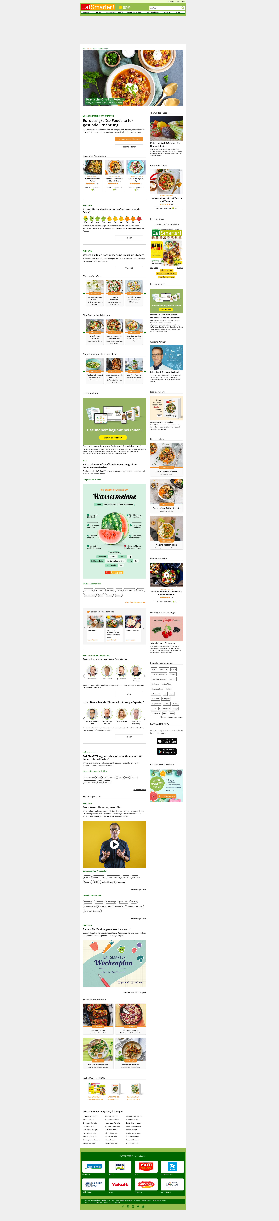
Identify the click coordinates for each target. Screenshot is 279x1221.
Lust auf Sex (166, 684)
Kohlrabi (173, 679)
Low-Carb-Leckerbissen (166, 471)
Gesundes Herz (157, 689)
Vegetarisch (164, 669)
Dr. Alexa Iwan (122, 721)
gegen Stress (123, 902)
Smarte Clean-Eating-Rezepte (166, 508)
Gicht (96, 882)
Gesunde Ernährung (114, 12)
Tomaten (109, 595)
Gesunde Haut (119, 906)
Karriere (94, 1200)
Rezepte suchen (129, 146)
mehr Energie (111, 902)
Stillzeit (134, 902)
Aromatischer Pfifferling (131, 1064)
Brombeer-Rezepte (90, 1123)
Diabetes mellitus (113, 877)
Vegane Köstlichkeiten (166, 544)
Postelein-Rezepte (89, 1133)
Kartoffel (173, 674)
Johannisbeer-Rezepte (134, 1116)
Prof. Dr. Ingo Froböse (107, 722)
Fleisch (154, 669)
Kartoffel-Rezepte (111, 1130)
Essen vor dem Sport (135, 906)
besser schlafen (105, 906)
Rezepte (97, 12)
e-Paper (180, 268)
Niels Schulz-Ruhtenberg (136, 722)
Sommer (86, 12)
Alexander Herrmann (136, 680)
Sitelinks (101, 1200)
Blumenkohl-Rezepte (112, 1126)
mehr (129, 237)
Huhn (172, 713)
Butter (153, 709)
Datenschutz (128, 1200)
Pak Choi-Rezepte (111, 1133)
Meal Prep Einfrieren (159, 674)
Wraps (173, 669)
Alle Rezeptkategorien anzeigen (171, 717)
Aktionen (167, 12)
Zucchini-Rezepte (132, 1143)
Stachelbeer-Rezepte (112, 1123)
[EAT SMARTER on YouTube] (143, 1206)
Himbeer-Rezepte (111, 1116)
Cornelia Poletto (107, 679)
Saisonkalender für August (162, 643)
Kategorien (116, 1202)
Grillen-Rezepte (132, 1130)
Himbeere (155, 684)
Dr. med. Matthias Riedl (92, 722)
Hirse (172, 694)
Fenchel (119, 590)
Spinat (100, 595)
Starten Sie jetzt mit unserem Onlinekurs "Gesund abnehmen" (112, 446)
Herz (165, 713)
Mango (175, 709)
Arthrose (87, 877)
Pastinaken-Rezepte (133, 1133)
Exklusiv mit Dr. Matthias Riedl (164, 372)
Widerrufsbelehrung (159, 1200)
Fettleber (126, 877)
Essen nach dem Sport (92, 911)
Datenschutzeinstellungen (142, 1200)
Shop (178, 12)
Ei (165, 694)
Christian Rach (92, 679)
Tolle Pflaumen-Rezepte (130, 1030)
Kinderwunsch (164, 709)
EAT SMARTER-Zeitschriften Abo (95, 1098)
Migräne (135, 877)
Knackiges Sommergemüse (98, 1064)
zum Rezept (92, 640)
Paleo (120, 778)
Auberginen (88, 590)
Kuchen (176, 704)
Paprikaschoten (89, 595)
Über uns (87, 1200)
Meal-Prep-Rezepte (134, 375)
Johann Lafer (121, 679)
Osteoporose (120, 882)
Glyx (100, 782)
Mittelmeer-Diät (90, 782)
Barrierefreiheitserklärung (93, 1202)
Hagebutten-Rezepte (133, 1126)
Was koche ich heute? (95, 375)
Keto (127, 778)
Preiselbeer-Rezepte (90, 1130)
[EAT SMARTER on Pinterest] (128, 1206)
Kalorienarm (156, 694)
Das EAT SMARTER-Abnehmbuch (162, 422)
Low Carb (112, 778)
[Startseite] (98, 7)
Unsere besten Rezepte (129, 139)
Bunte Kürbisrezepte (98, 1030)
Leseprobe (154, 268)
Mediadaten (107, 1202)
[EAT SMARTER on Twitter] (138, 1206)
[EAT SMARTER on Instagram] (133, 1206)
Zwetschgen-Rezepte (133, 1123)
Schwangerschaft (90, 906)
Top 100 (129, 268)
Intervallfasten (89, 778)
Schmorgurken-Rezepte (91, 1140)
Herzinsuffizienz (107, 882)
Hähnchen (155, 699)
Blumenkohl (100, 590)
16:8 (99, 778)
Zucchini (118, 595)
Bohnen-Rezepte (111, 1136)
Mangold (141, 590)
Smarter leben (153, 12)
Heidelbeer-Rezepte (90, 1116)
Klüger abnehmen (134, 12)
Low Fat (107, 782)
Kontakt (108, 1200)
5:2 (105, 778)
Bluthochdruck (98, 877)
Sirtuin (134, 778)
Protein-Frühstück (134, 336)
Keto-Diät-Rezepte (134, 297)
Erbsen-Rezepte (110, 1140)
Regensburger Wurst (159, 679)
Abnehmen (88, 902)
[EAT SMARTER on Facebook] (123, 1206)
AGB (113, 1200)
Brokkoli (110, 590)
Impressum (119, 1200)
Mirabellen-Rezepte (112, 1120)
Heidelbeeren (130, 590)
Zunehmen (99, 902)
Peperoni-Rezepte (132, 1140)
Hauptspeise (156, 704)
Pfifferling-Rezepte (89, 1136)
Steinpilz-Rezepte (89, 1143)
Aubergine (166, 699)
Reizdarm (87, 882)
